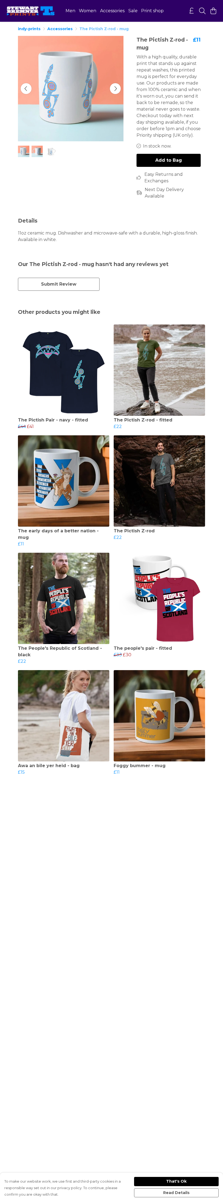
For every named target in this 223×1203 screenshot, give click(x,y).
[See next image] (115, 88)
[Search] (202, 10)
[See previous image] (26, 88)
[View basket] (213, 10)
